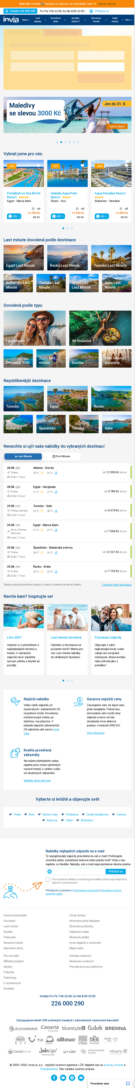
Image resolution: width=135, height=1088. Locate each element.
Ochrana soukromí (79, 962)
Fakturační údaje (78, 938)
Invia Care (38, 732)
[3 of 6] (64, 141)
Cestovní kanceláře (15, 922)
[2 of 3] (66, 227)
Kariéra (8, 973)
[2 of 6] (60, 141)
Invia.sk (107, 1072)
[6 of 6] (77, 141)
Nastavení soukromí (80, 968)
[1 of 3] (62, 227)
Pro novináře (11, 962)
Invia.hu (117, 1072)
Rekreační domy (13, 955)
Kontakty (9, 995)
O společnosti (12, 990)
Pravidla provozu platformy (84, 973)
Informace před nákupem (83, 927)
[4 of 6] (68, 141)
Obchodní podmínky (80, 933)
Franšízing (10, 984)
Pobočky (9, 979)
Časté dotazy (76, 922)
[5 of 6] (72, 141)
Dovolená (9, 927)
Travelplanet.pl (48, 1076)
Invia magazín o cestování (84, 949)
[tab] (23, 452)
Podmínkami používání (85, 897)
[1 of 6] (56, 141)
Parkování (10, 944)
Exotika (8, 938)
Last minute (11, 933)
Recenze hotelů (13, 949)
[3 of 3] (70, 227)
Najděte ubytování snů (37, 783)
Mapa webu (75, 955)
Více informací (94, 731)
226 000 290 (66, 1010)
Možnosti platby (78, 944)
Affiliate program (14, 968)
